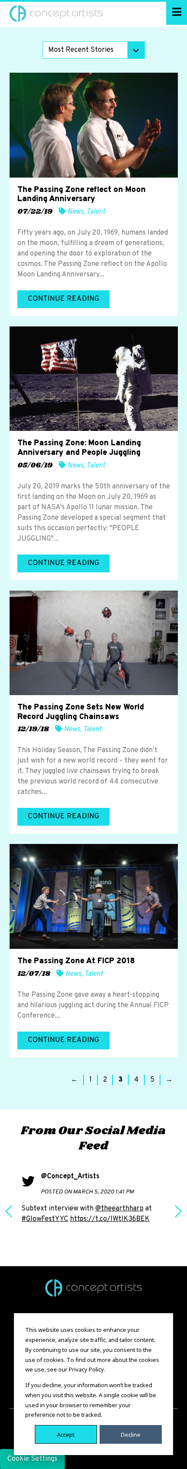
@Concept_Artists (70, 1176)
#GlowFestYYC (44, 1219)
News (75, 212)
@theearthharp (119, 1208)
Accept (65, 1434)
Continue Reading (63, 299)
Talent (96, 212)
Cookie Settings (32, 1459)
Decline (130, 1434)
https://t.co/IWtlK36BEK (110, 1219)
